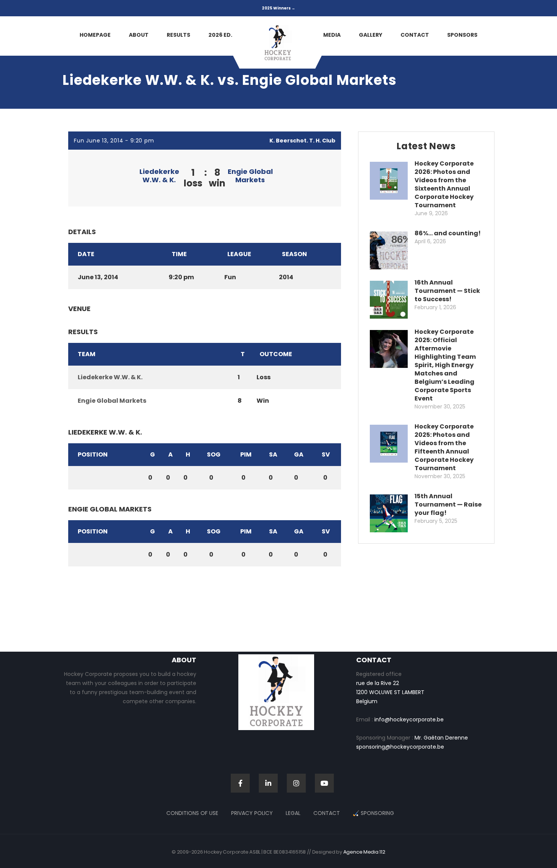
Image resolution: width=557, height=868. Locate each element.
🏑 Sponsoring (373, 813)
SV (326, 454)
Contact (326, 813)
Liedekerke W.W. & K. (159, 176)
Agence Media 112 (364, 851)
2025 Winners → (278, 8)
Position (93, 454)
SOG (214, 454)
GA (299, 454)
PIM (246, 454)
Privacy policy (252, 813)
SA (273, 454)
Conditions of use (192, 813)
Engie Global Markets (250, 176)
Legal (293, 813)
